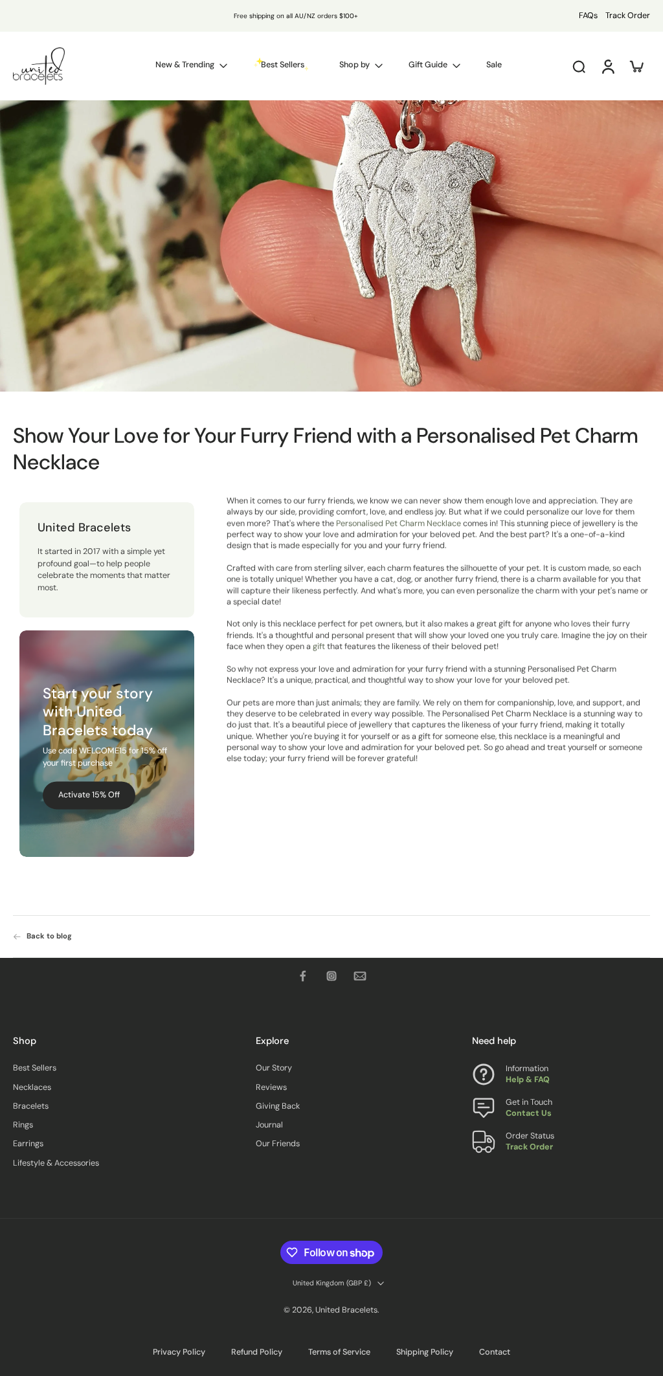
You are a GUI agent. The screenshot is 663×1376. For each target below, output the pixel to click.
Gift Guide (428, 65)
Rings (23, 1125)
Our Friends (278, 1143)
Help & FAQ (528, 1079)
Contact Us (529, 1113)
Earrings (28, 1143)
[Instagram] (331, 976)
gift (319, 646)
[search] (579, 66)
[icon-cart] (636, 66)
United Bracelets (346, 1310)
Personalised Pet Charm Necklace (398, 523)
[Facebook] (303, 976)
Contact (494, 1352)
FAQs (588, 15)
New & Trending (184, 65)
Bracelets (31, 1106)
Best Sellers (34, 1068)
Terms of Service (339, 1352)
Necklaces (32, 1087)
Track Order (627, 15)
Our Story (274, 1068)
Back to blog (49, 936)
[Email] (360, 976)
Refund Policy (256, 1352)
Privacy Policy (179, 1352)
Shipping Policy (424, 1352)
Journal (269, 1125)
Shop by (354, 65)
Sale (494, 65)
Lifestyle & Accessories (56, 1163)
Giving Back (278, 1106)
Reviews (271, 1087)
